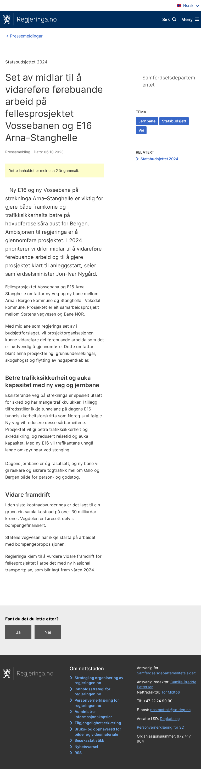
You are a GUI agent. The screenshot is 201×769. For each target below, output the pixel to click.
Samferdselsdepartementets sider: (166, 673)
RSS (78, 752)
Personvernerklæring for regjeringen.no (97, 703)
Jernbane (146, 121)
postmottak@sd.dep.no (170, 709)
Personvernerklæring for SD (160, 727)
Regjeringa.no (37, 19)
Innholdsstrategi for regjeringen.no (92, 691)
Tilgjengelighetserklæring (98, 723)
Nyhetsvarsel (86, 746)
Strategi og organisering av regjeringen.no (99, 680)
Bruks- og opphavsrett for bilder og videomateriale (98, 731)
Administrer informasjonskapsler (93, 714)
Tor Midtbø (170, 692)
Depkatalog (170, 718)
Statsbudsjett (174, 121)
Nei (47, 632)
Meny (187, 19)
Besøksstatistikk (89, 740)
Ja (18, 632)
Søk (166, 19)
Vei (141, 130)
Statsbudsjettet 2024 (159, 158)
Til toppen (98, 597)
